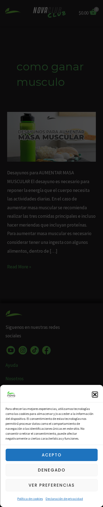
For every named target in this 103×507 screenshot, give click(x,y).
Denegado (51, 470)
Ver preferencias (52, 485)
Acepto (52, 455)
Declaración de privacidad (64, 499)
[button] (95, 394)
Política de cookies (30, 499)
